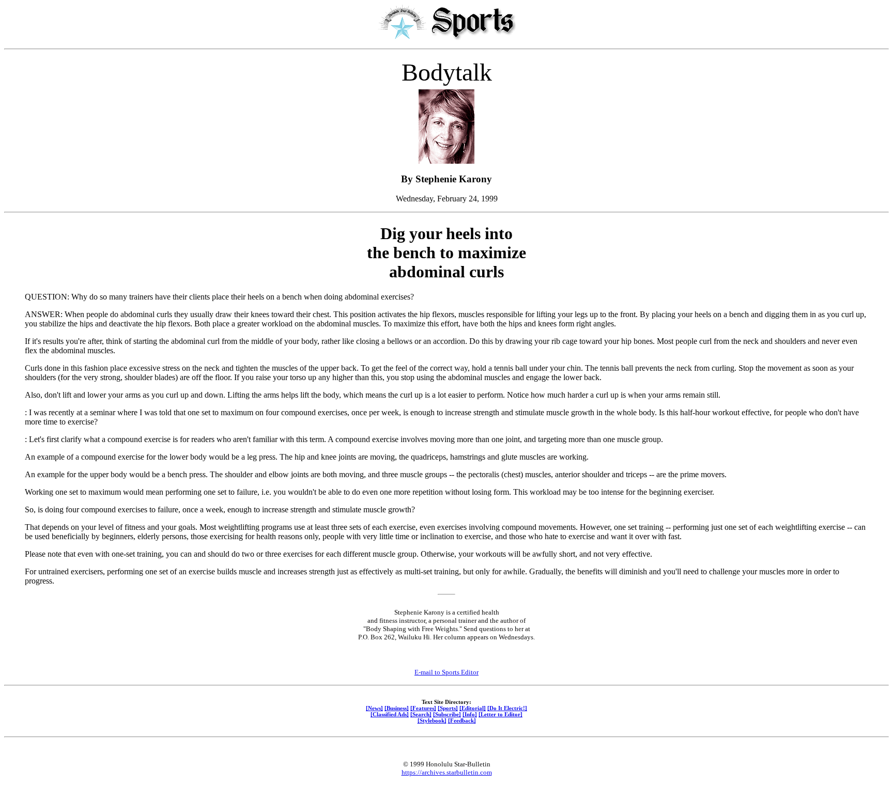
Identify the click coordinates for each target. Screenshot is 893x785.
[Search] (421, 714)
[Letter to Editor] (500, 714)
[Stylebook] (432, 720)
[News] (374, 708)
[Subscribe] (447, 714)
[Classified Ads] (390, 714)
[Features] (423, 708)
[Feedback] (462, 720)
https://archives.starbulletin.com (447, 772)
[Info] (470, 714)
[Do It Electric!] (507, 708)
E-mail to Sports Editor (446, 672)
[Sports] (448, 708)
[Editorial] (472, 708)
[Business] (396, 708)
